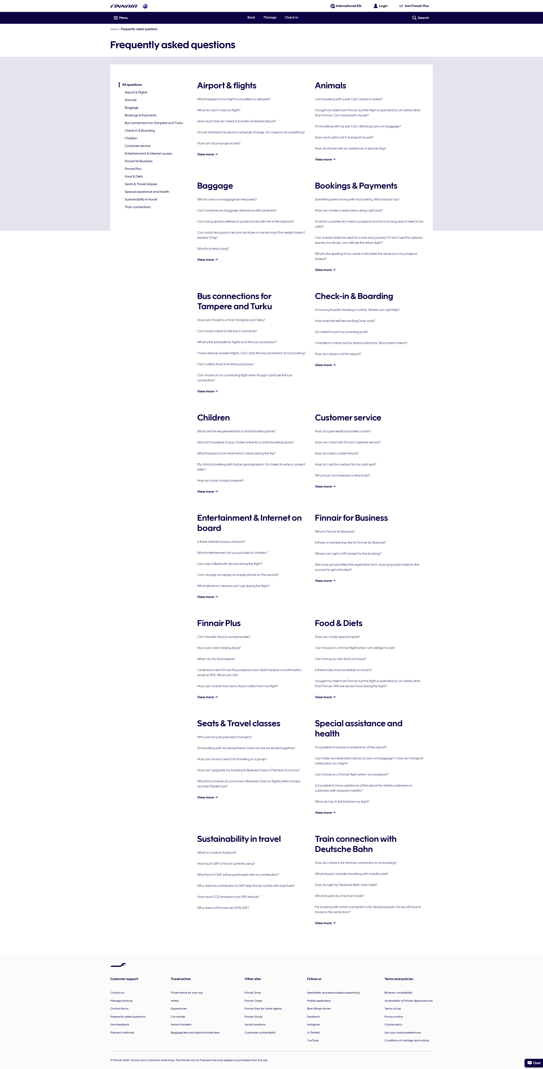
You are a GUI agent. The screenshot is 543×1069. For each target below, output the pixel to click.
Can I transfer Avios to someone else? (223, 637)
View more (206, 154)
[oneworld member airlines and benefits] (145, 6)
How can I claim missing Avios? (219, 648)
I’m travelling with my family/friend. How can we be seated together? (246, 748)
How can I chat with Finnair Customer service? (348, 442)
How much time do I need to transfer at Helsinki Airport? (236, 121)
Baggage (132, 108)
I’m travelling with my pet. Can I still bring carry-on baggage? (358, 126)
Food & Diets (134, 176)
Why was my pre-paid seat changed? (224, 737)
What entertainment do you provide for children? (232, 553)
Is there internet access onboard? (221, 542)
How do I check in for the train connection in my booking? (355, 863)
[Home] (123, 6)
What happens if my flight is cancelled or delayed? (233, 99)
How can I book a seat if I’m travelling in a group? (232, 759)
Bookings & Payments (141, 115)
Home (114, 29)
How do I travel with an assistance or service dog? (350, 148)
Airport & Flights (136, 92)
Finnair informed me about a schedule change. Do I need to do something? (251, 132)
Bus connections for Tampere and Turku (154, 123)
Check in (291, 17)
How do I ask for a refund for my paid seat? (345, 464)
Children (131, 138)
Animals (131, 100)
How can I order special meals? (337, 637)
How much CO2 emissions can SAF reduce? (228, 897)
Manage (270, 17)
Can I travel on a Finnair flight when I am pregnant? (352, 774)
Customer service (137, 146)
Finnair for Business (139, 161)
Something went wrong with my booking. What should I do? (357, 199)
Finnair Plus (133, 169)
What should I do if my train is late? (339, 896)
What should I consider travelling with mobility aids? (351, 874)
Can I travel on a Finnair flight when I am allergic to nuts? (355, 648)
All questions (130, 85)
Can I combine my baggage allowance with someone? (237, 210)
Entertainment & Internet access (148, 153)
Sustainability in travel (141, 199)
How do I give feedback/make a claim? (343, 431)
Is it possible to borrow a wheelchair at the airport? (351, 747)
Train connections (138, 207)
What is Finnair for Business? (334, 531)
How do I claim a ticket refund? (337, 453)
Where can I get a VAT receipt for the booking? (348, 554)
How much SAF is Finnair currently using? (226, 864)
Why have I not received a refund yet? (342, 475)
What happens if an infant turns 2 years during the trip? (236, 453)
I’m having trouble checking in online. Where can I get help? (357, 310)
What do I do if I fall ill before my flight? (342, 802)
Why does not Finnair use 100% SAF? (223, 908)
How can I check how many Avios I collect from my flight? (237, 686)
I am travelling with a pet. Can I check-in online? (348, 99)
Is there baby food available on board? (343, 670)
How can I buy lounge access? (218, 143)
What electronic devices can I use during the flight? (233, 586)
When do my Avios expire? (216, 659)
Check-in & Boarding (140, 131)
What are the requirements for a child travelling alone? (236, 431)
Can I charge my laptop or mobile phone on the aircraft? (238, 575)
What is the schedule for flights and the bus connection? (237, 342)
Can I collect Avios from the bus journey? (225, 364)
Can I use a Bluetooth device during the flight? (229, 564)
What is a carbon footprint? (216, 853)
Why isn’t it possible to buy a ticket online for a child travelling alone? (245, 442)
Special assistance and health (147, 192)
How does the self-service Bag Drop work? (345, 321)
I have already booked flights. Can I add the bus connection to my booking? (251, 353)
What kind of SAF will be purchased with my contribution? (238, 875)
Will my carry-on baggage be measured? (227, 199)
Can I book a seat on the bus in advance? (227, 331)
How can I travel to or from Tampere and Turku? (231, 320)
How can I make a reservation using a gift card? (349, 210)
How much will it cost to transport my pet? (344, 137)
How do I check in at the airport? (338, 354)
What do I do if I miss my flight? (218, 110)
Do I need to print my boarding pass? (341, 332)
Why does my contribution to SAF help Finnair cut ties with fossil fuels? (246, 886)
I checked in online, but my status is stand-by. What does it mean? (361, 343)
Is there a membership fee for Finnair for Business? (350, 542)
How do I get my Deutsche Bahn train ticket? (346, 885)
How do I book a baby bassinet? (220, 480)
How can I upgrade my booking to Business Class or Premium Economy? (248, 770)
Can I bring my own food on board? (340, 659)
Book (251, 17)
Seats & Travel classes (141, 184)
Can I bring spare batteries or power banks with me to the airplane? (245, 221)
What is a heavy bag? (213, 249)
